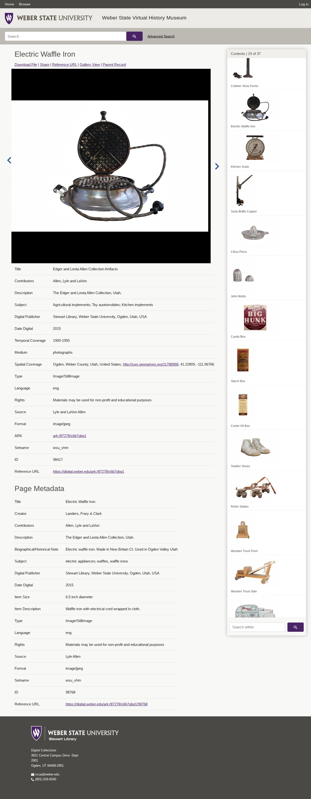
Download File (26, 64)
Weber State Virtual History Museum (144, 17)
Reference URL (64, 64)
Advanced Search (161, 36)
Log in (304, 4)
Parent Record (114, 64)
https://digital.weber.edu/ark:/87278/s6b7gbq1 (88, 471)
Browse (24, 4)
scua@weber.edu (46, 774)
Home (9, 4)
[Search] (134, 36)
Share (44, 64)
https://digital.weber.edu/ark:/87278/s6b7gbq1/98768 (106, 704)
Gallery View (90, 64)
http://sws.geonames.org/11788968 (150, 364)
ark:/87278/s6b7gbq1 (69, 436)
